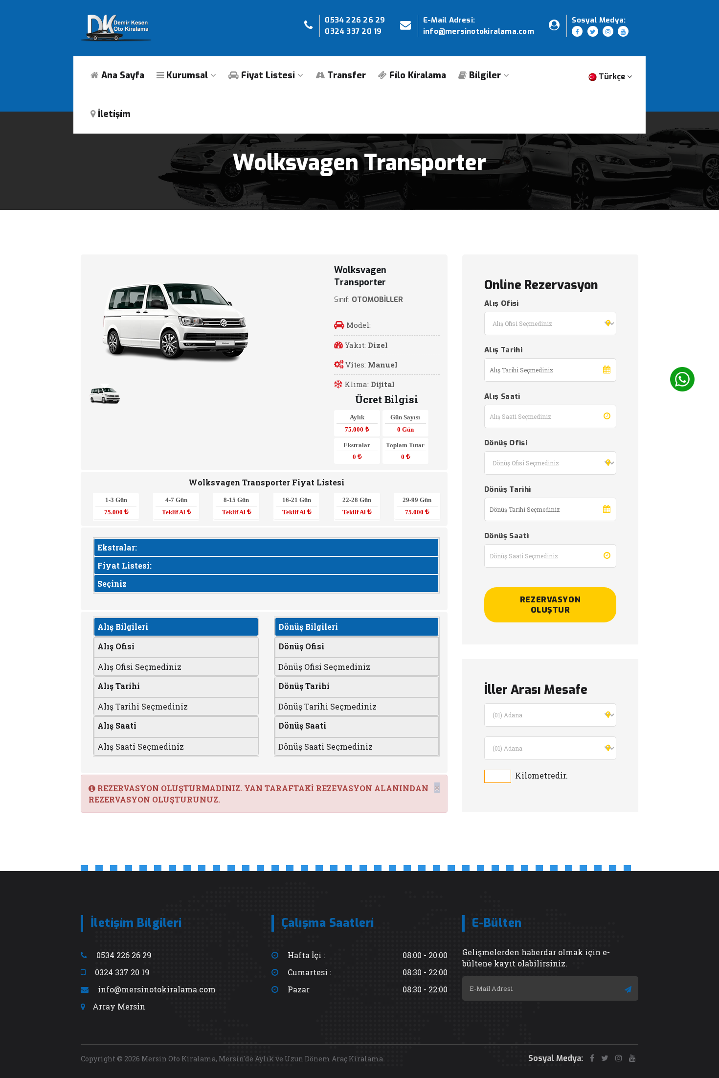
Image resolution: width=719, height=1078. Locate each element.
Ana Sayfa (121, 75)
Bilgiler (484, 75)
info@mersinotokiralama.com (478, 31)
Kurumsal (186, 75)
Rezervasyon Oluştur (550, 605)
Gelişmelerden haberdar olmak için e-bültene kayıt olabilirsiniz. (536, 957)
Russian (617, 150)
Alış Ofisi (501, 303)
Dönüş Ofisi (505, 443)
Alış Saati (502, 396)
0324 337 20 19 (353, 31)
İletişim (113, 114)
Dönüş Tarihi (507, 489)
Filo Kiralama (416, 75)
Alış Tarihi (503, 350)
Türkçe (614, 107)
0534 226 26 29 (355, 20)
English (616, 129)
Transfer (345, 75)
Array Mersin (118, 1006)
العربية (611, 172)
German (617, 194)
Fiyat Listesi (267, 75)
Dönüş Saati (506, 536)
